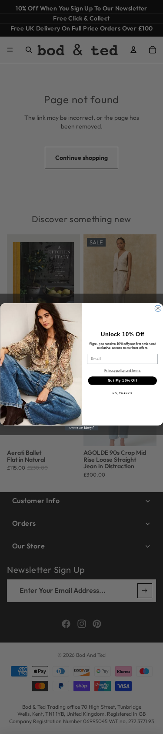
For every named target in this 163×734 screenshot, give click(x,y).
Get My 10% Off (122, 380)
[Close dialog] (158, 308)
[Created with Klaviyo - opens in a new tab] (81, 428)
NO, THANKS (122, 393)
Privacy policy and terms (122, 370)
